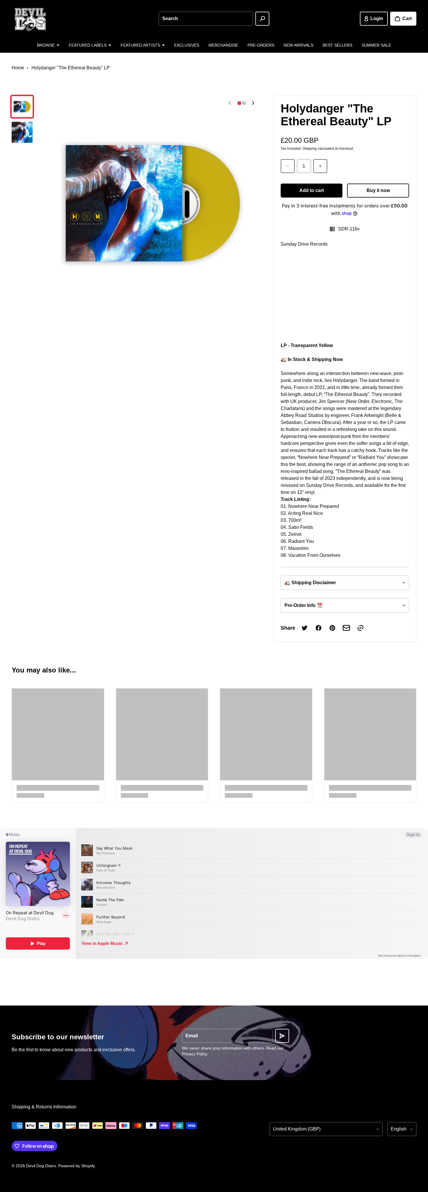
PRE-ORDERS (260, 45)
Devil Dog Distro (41, 1165)
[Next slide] (253, 103)
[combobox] (206, 19)
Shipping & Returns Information (44, 1106)
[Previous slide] (230, 103)
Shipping (310, 149)
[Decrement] (288, 166)
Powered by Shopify (76, 1165)
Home (18, 67)
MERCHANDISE (223, 45)
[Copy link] (360, 628)
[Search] (262, 19)
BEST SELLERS (337, 45)
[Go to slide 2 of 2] (22, 132)
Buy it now (378, 190)
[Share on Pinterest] (332, 628)
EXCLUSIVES (186, 45)
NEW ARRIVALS (298, 45)
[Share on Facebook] (319, 628)
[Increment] (320, 166)
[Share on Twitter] (305, 628)
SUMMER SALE (376, 45)
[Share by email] (346, 628)
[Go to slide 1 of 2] (22, 106)
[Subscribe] (282, 1036)
